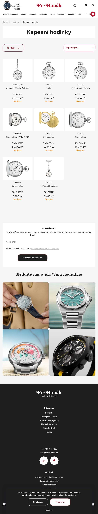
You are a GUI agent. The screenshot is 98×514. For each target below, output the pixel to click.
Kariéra (49, 432)
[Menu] (92, 14)
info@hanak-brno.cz (49, 452)
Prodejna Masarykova (49, 420)
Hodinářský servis (49, 424)
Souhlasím (60, 502)
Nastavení (49, 510)
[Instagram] (43, 459)
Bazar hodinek (49, 428)
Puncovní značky (49, 485)
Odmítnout (38, 502)
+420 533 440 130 (49, 449)
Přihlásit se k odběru (32, 258)
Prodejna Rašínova (49, 416)
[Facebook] (54, 459)
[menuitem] (11, 14)
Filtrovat (15, 48)
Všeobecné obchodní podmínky (49, 477)
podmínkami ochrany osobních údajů (45, 249)
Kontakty (49, 413)
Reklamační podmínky (49, 481)
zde (74, 495)
